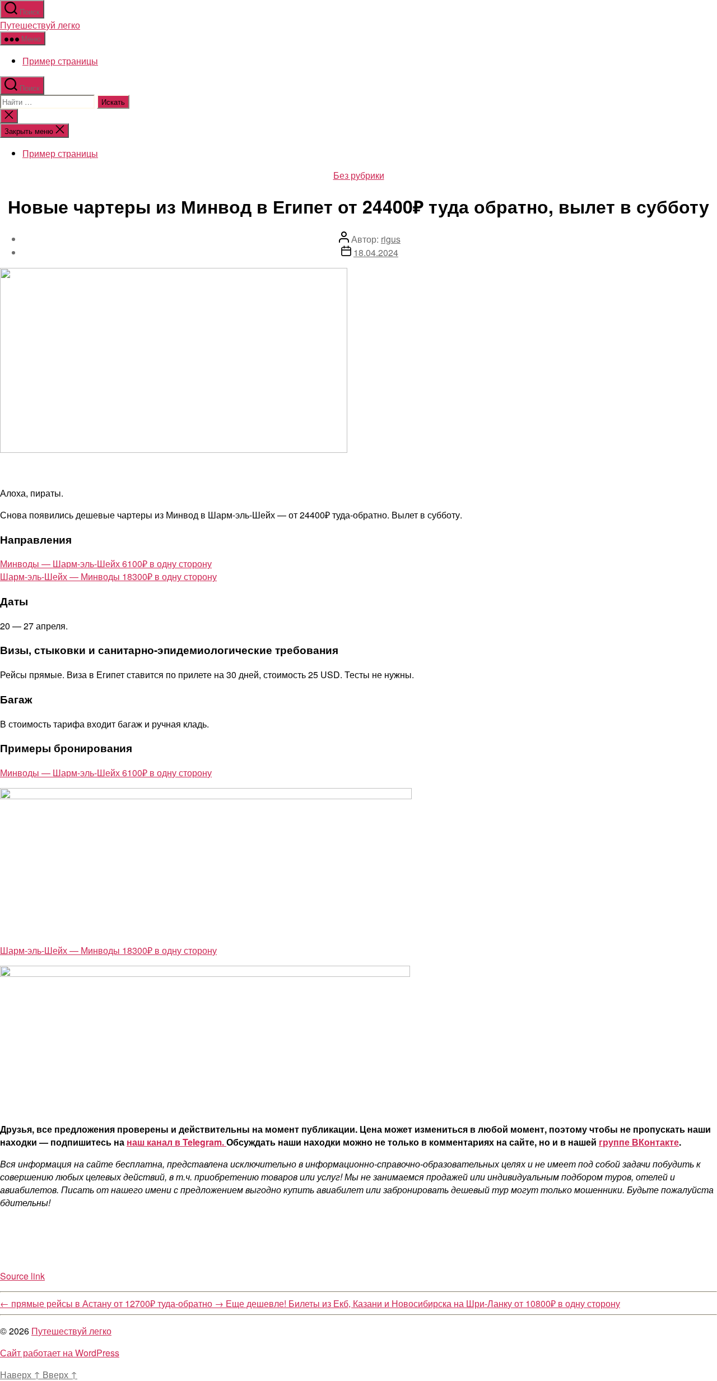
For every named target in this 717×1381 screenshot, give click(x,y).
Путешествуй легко (40, 24)
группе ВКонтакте (639, 1142)
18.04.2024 (375, 252)
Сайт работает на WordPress (59, 1352)
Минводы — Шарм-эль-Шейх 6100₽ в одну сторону (106, 563)
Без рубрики (358, 175)
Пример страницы (60, 60)
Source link (22, 1275)
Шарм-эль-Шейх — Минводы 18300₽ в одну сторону (108, 576)
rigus (391, 239)
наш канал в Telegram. (176, 1142)
